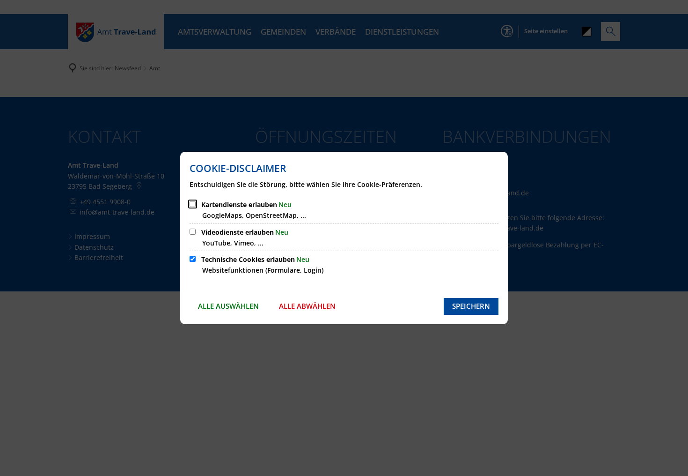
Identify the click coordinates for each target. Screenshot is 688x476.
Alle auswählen (228, 306)
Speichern (471, 306)
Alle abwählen (307, 306)
